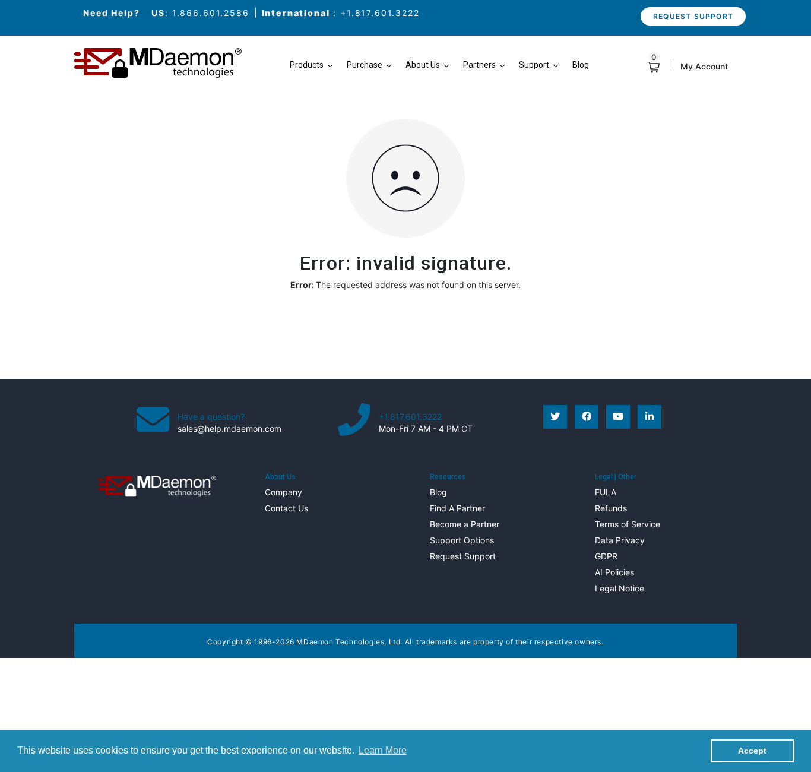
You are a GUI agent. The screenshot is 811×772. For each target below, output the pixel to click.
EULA (605, 492)
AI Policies (614, 572)
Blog (438, 492)
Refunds (611, 508)
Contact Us (286, 508)
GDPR (606, 556)
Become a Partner (464, 524)
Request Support (693, 16)
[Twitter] (555, 417)
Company (283, 492)
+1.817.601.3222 (380, 13)
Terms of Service (627, 524)
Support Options (462, 540)
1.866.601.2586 (210, 13)
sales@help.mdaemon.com (229, 428)
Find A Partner (457, 508)
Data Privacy (620, 540)
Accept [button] (752, 750)
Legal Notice (619, 588)
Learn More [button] (383, 750)
